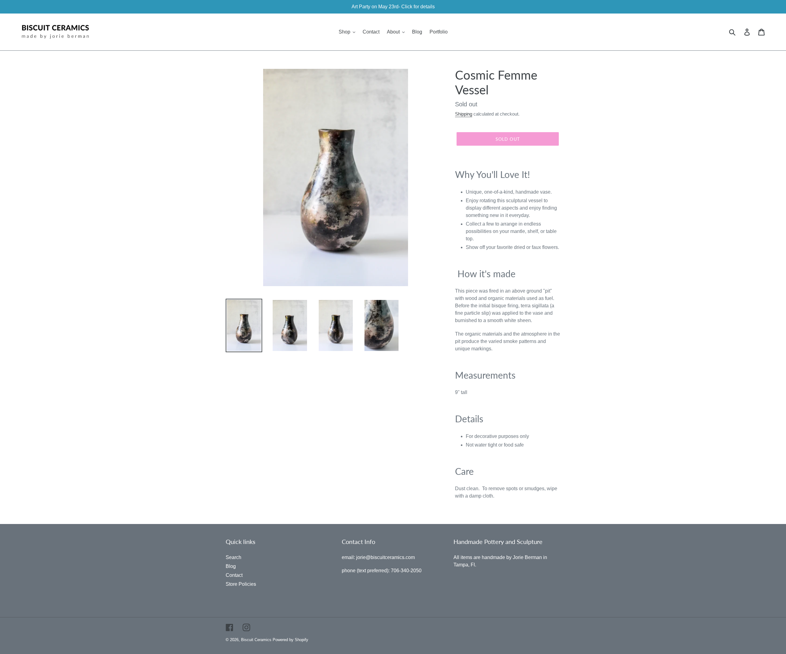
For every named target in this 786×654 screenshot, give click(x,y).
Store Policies (241, 584)
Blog (231, 566)
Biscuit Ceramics (256, 639)
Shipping (463, 113)
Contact (234, 575)
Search (233, 557)
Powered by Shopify (290, 639)
